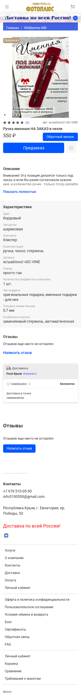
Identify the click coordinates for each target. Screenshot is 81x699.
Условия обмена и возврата (26, 614)
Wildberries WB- (35, 28)
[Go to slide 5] (16, 114)
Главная (12, 28)
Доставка (12, 573)
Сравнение (13, 671)
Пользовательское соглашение (29, 607)
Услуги (10, 550)
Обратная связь (17, 637)
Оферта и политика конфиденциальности (37, 600)
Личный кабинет (18, 588)
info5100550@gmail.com (24, 497)
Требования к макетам (23, 679)
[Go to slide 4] (13, 114)
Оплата (10, 580)
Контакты (12, 565)
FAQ (8, 644)
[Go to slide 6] (19, 114)
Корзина (11, 664)
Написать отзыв (19, 448)
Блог (8, 622)
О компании (14, 558)
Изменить (30, 373)
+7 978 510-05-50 (17, 491)
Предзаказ (33, 147)
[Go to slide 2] (7, 114)
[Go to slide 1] (4, 114)
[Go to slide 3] (10, 114)
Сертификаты (15, 629)
